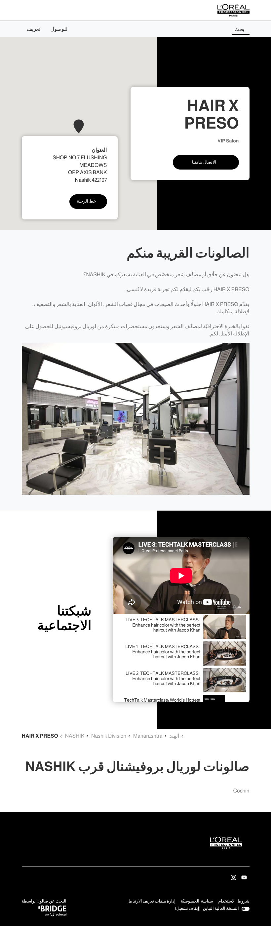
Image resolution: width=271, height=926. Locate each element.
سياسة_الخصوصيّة (197, 902)
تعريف (34, 29)
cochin (241, 791)
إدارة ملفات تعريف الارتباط (152, 901)
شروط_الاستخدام (233, 902)
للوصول (59, 29)
